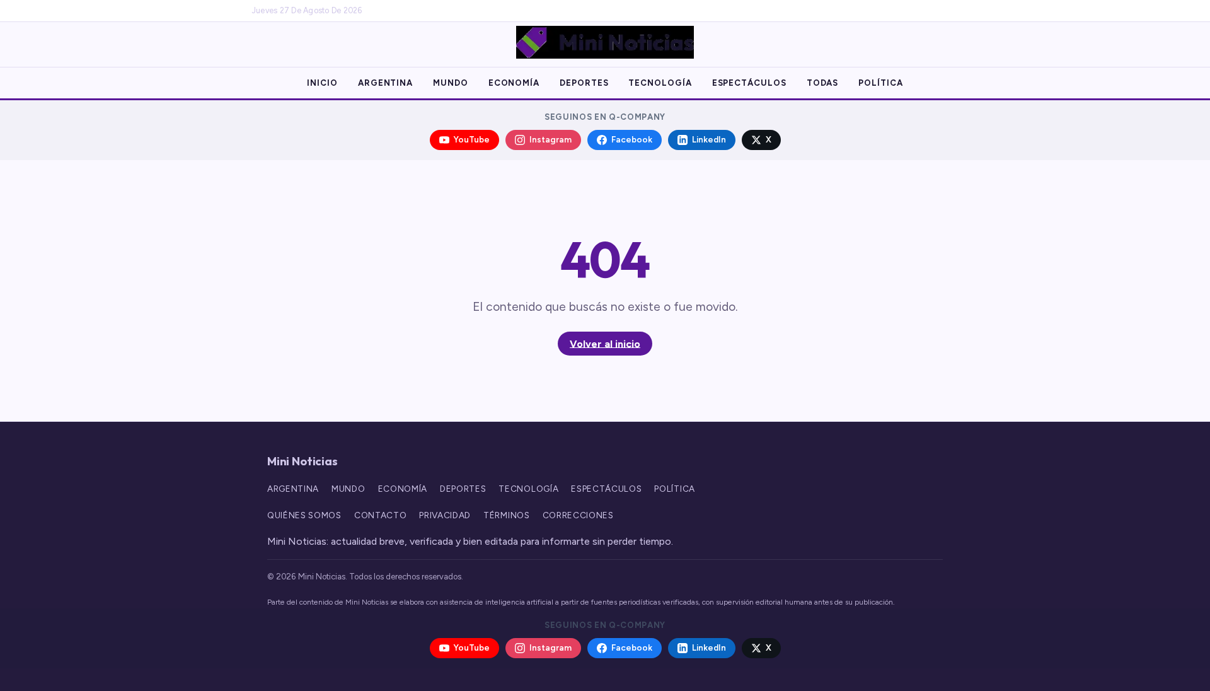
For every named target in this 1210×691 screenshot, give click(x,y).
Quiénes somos (304, 515)
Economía (513, 83)
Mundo (450, 83)
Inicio (322, 83)
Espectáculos (749, 83)
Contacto (380, 515)
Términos (506, 515)
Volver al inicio (605, 343)
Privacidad (445, 515)
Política (880, 83)
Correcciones (578, 515)
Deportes (584, 83)
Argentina (385, 83)
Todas (823, 83)
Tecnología (659, 83)
